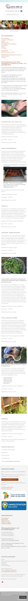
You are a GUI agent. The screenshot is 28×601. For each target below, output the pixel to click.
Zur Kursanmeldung (10, 11)
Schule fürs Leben (5, 56)
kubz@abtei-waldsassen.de (10, 570)
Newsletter (23, 471)
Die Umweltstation (5, 38)
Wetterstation (4, 48)
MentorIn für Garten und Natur (7, 52)
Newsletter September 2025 (7, 487)
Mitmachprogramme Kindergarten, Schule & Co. (11, 54)
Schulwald (3, 57)
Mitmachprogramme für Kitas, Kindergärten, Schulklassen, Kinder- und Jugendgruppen (13, 63)
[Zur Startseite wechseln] (14, 6)
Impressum (17, 11)
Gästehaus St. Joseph (5, 522)
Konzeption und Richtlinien (7, 39)
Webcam (3, 46)
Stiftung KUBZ (4, 519)
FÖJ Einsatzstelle (5, 42)
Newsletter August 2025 (6, 488)
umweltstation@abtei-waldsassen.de (12, 461)
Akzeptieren (23, 597)
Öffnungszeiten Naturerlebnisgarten (9, 44)
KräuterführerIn (4, 50)
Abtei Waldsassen (5, 518)
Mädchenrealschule (5, 520)
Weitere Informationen (21, 599)
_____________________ (7, 49)
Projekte (3, 41)
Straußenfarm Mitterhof (6, 523)
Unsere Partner (4, 45)
